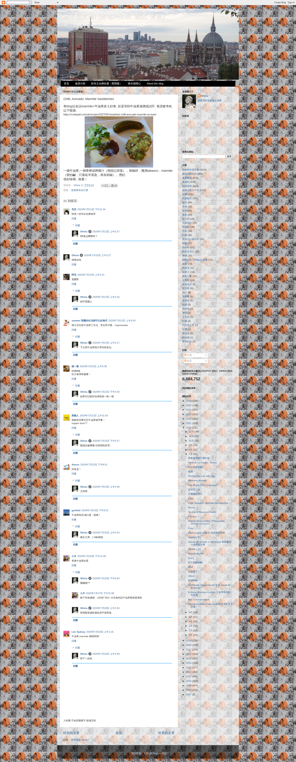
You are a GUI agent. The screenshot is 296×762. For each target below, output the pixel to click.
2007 (189, 694)
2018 (189, 645)
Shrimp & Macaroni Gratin (202, 512)
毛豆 (74, 209)
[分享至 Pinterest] (116, 185)
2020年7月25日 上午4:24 (106, 532)
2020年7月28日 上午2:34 (106, 608)
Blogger (157, 753)
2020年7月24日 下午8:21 (95, 510)
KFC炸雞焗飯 (195, 467)
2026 (189, 401)
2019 (189, 640)
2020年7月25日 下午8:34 (106, 578)
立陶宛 (185, 280)
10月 (192, 440)
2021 (189, 423)
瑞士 (184, 292)
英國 (184, 304)
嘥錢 (190, 471)
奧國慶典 (187, 178)
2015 (189, 658)
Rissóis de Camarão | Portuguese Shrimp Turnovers (206, 522)
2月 (191, 630)
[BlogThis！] (106, 185)
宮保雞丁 (193, 571)
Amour (75, 464)
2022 (189, 419)
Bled (190, 567)
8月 (191, 449)
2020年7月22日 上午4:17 (106, 343)
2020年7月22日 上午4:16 (106, 297)
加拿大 (185, 272)
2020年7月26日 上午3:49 (106, 654)
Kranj (191, 558)
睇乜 (184, 210)
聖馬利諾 (187, 341)
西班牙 (185, 268)
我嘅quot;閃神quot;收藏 (195, 259)
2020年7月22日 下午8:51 (93, 464)
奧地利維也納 (189, 174)
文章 (189, 355)
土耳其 (185, 317)
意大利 (185, 219)
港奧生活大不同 (190, 190)
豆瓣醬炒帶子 (195, 494)
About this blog (155, 83)
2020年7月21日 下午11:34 (91, 209)
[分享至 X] (109, 185)
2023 (189, 414)
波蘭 (184, 264)
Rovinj (191, 507)
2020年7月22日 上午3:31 (90, 275)
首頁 (66, 83)
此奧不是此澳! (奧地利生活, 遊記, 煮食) (110, 16)
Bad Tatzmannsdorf (198, 599)
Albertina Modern (197, 480)
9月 (191, 445)
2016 (189, 654)
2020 (189, 427)
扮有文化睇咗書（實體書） (106, 83)
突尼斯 (185, 288)
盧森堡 (185, 300)
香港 (184, 206)
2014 (189, 663)
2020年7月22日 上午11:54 (94, 415)
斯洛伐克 (187, 284)
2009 (189, 685)
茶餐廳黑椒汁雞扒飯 (199, 458)
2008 (189, 690)
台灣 (184, 329)
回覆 (74, 218)
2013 (189, 667)
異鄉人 (75, 415)
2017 (189, 649)
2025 (189, 405)
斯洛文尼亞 (188, 251)
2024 (189, 410)
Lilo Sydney (78, 632)
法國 (184, 235)
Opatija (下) (194, 537)
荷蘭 (184, 243)
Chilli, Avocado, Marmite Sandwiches (208, 503)
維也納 (185, 337)
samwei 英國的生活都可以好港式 (89, 320)
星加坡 (185, 333)
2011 (189, 676)
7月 (191, 454)
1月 (191, 635)
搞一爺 (75, 366)
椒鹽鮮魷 (193, 580)
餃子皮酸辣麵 (195, 562)
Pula (190, 528)
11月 (191, 436)
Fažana (192, 516)
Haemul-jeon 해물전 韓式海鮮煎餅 (206, 533)
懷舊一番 (187, 276)
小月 (74, 556)
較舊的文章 (166, 733)
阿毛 (74, 275)
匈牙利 (185, 227)
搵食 (184, 215)
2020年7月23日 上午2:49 (106, 487)
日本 (184, 231)
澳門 (184, 313)
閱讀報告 (187, 198)
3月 (191, 626)
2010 (189, 681)
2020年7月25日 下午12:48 (91, 556)
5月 (191, 617)
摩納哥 (185, 309)
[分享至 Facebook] (112, 185)
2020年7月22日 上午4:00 (121, 320)
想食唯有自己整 (79, 190)
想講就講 (187, 186)
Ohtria (83, 231)
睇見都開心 (134, 83)
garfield (76, 510)
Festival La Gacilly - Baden (202, 462)
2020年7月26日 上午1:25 (100, 632)
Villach (191, 576)
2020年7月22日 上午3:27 (106, 231)
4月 (191, 621)
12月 (192, 431)
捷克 (184, 202)
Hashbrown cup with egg (201, 476)
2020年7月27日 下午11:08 (100, 593)
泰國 (184, 255)
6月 (191, 612)
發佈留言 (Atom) (80, 740)
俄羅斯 (185, 296)
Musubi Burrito (196, 553)
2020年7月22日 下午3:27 (106, 441)
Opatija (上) (194, 549)
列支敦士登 (188, 325)
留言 (189, 361)
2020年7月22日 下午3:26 (106, 392)
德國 (184, 194)
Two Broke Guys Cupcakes (202, 485)
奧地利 (185, 182)
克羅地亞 (187, 223)
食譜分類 (80, 83)
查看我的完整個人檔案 (210, 100)
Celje (191, 498)
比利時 (185, 247)
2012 (189, 672)
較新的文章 (71, 733)
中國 (184, 321)
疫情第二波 (194, 489)
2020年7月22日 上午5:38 (93, 366)
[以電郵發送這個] (103, 185)
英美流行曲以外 (190, 239)
